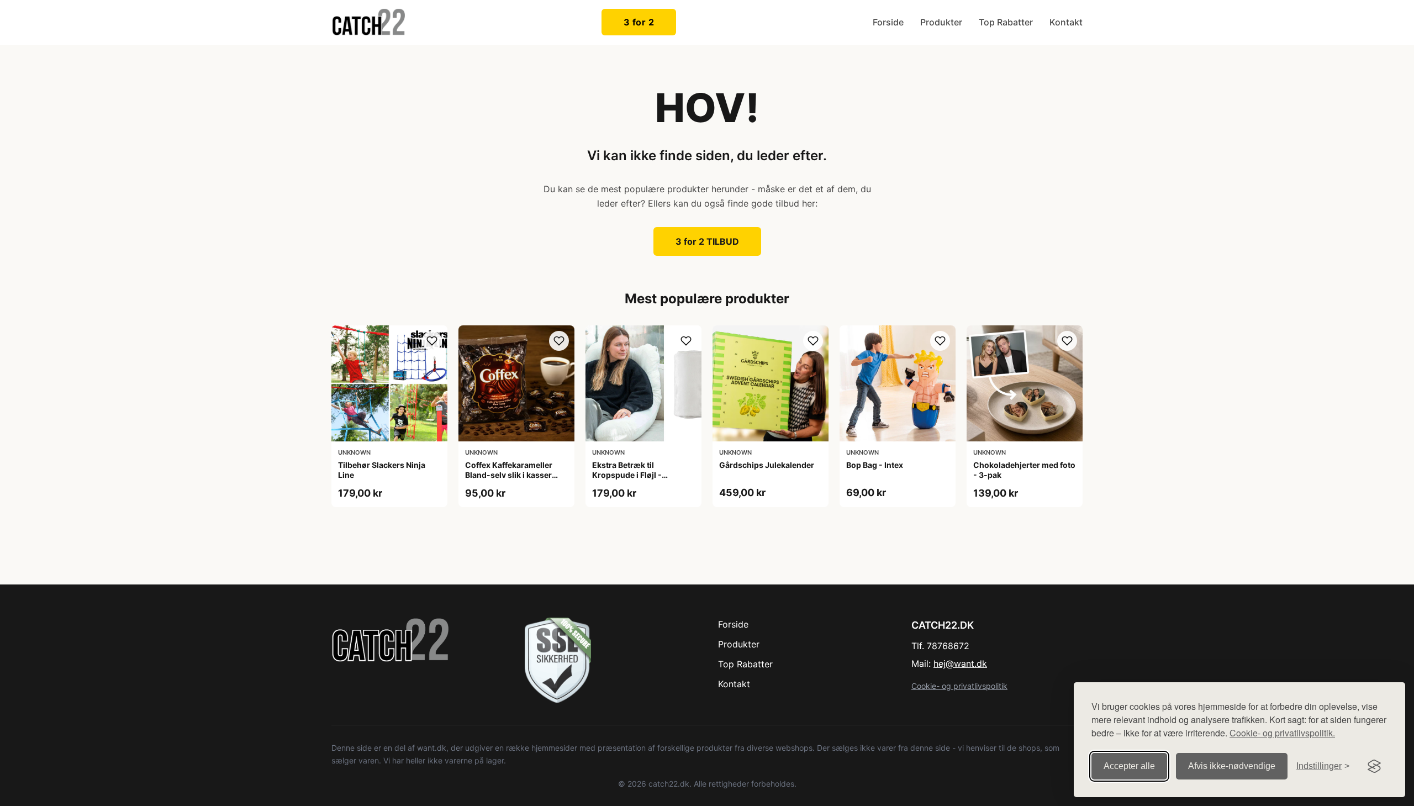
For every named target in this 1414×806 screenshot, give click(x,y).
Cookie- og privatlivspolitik (959, 686)
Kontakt (1066, 22)
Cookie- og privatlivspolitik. (1282, 732)
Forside (888, 22)
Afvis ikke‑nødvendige (1231, 766)
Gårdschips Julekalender (766, 465)
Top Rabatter (1006, 22)
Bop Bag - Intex (874, 465)
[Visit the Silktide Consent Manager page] (1374, 766)
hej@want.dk (960, 663)
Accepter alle (1129, 766)
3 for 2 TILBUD (707, 241)
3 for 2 (639, 22)
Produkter (941, 22)
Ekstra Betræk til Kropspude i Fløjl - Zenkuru (627, 474)
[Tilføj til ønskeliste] (432, 341)
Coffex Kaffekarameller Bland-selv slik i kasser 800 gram (508, 474)
